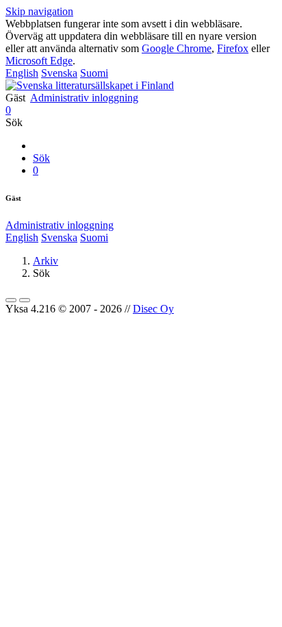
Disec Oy (153, 309)
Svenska (59, 73)
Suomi (94, 73)
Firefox (232, 48)
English (21, 73)
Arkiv (45, 261)
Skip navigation (39, 11)
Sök (41, 158)
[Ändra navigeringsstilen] (10, 300)
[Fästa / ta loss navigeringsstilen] (24, 300)
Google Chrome (177, 48)
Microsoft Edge (39, 60)
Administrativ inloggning (84, 97)
